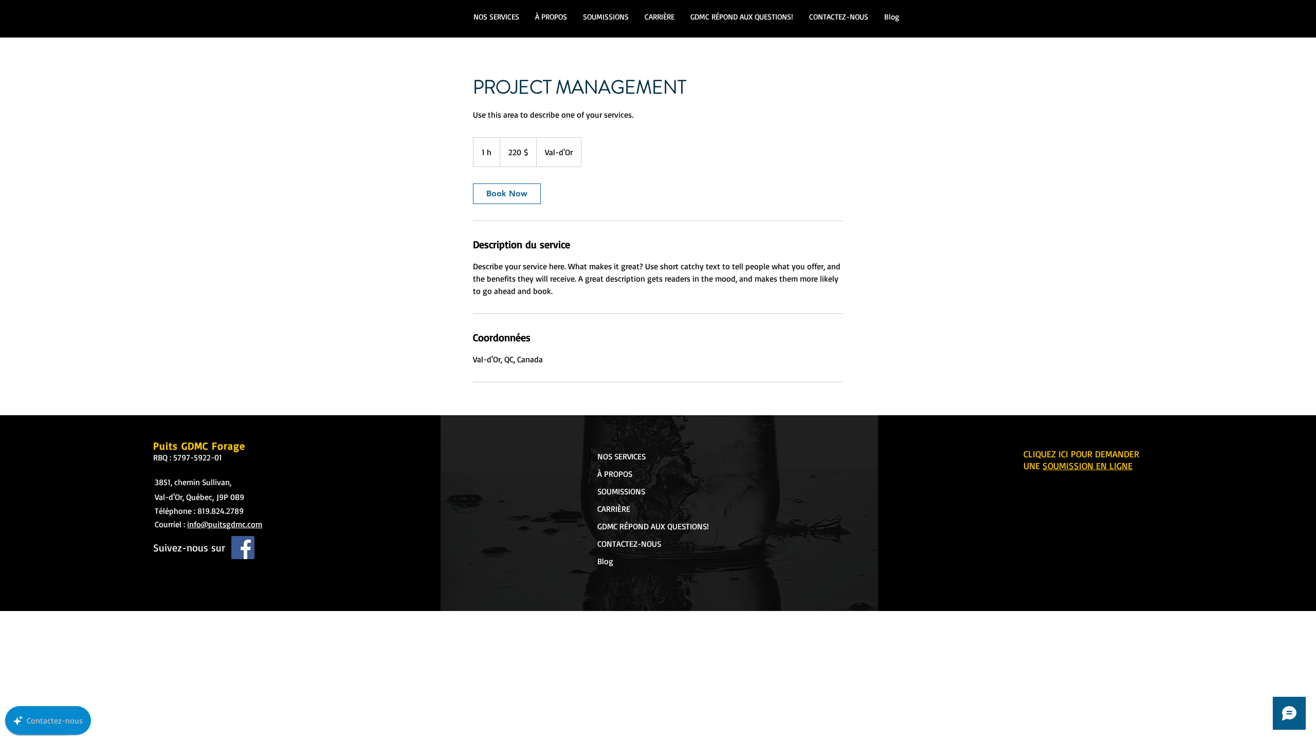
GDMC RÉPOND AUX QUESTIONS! (634, 526)
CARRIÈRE (613, 509)
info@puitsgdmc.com (224, 524)
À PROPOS (614, 474)
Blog (605, 561)
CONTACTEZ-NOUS (629, 544)
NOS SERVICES (621, 456)
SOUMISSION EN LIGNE (1087, 465)
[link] (507, 193)
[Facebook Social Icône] (242, 547)
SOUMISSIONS (621, 491)
